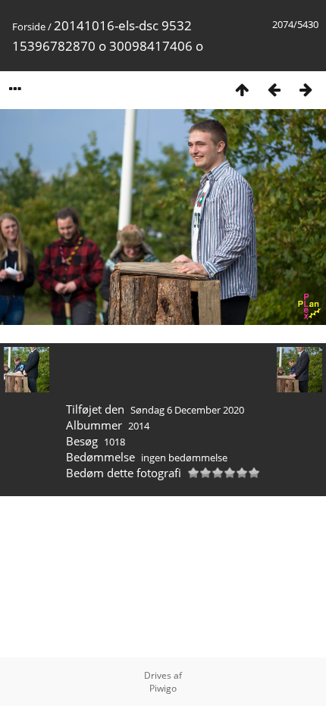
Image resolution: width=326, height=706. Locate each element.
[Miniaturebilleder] (242, 89)
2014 (138, 426)
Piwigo (163, 688)
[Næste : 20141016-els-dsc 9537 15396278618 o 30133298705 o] (305, 89)
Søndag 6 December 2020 (187, 410)
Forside (28, 26)
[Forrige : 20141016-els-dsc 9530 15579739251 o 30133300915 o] (274, 89)
